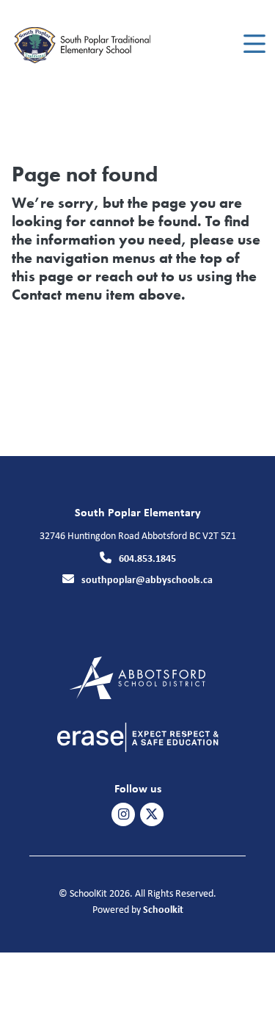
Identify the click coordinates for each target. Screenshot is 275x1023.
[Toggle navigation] (253, 44)
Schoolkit (163, 909)
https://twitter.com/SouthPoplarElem (151, 814)
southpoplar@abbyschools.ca (147, 579)
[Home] (94, 44)
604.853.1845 (147, 558)
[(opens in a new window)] (137, 676)
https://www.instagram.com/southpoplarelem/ (123, 814)
